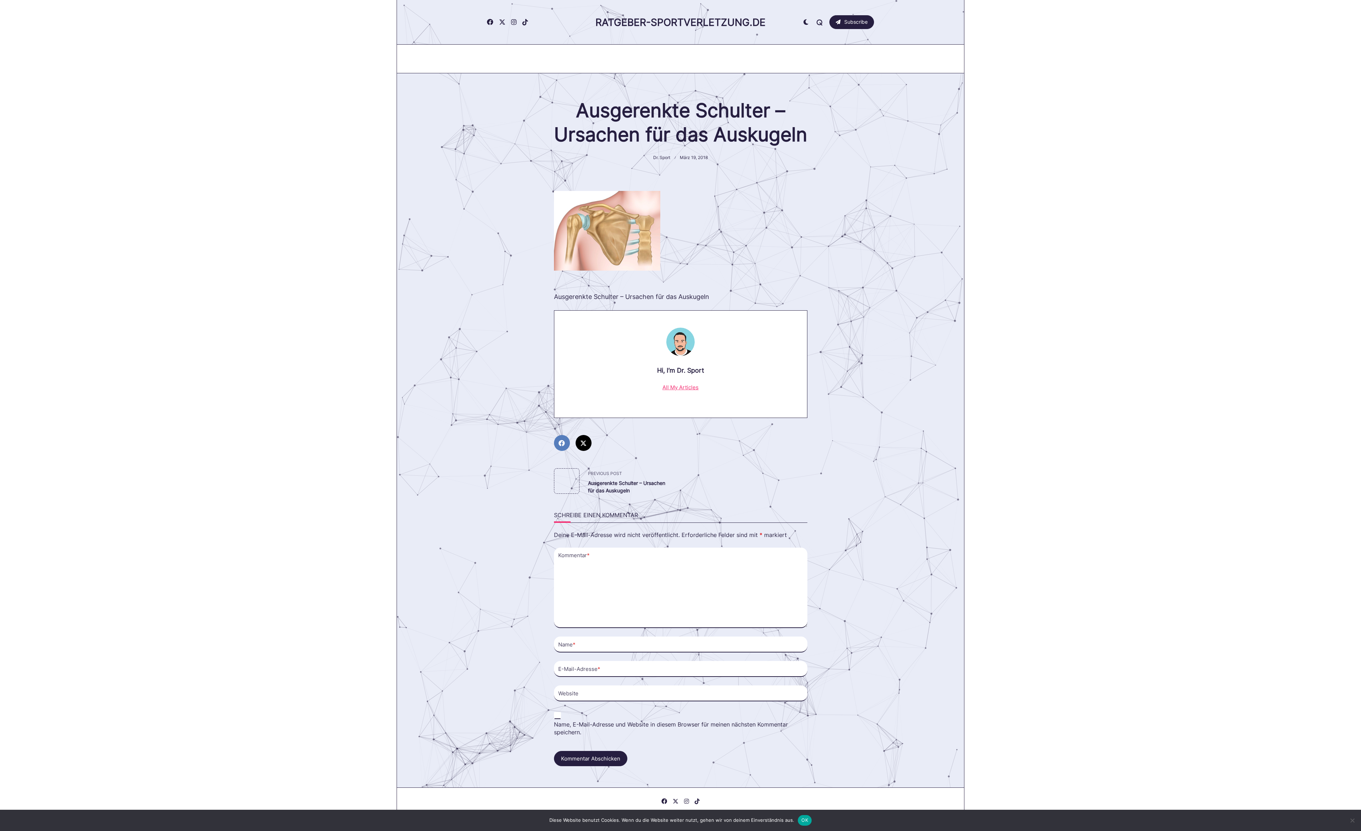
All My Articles (680, 387)
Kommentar (574, 555)
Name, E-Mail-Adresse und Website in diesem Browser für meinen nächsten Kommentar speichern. (671, 728)
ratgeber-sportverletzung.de (680, 22)
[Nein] (1352, 820)
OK (804, 820)
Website (568, 693)
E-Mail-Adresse (579, 669)
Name (567, 644)
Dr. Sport (661, 157)
